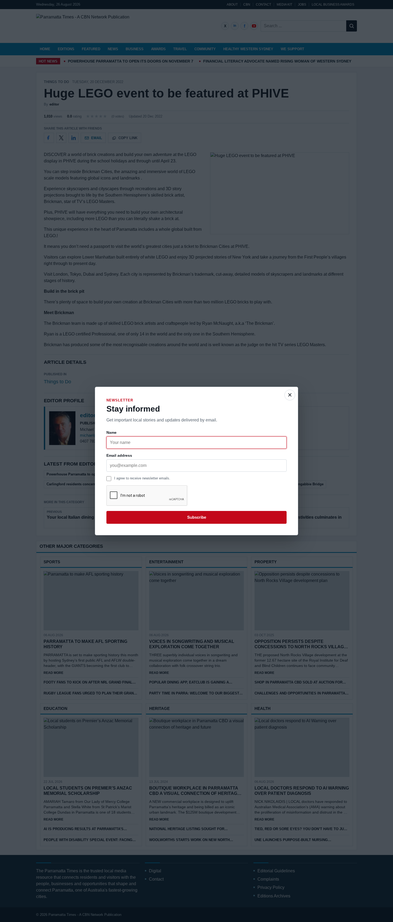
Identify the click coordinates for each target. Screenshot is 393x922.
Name (111, 432)
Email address (119, 455)
